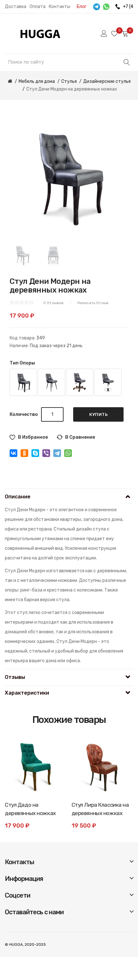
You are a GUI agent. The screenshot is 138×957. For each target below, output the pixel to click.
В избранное (33, 437)
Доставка (15, 6)
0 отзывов (53, 303)
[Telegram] (57, 453)
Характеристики (27, 693)
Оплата (38, 6)
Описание (17, 497)
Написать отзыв (92, 303)
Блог (82, 6)
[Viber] (46, 453)
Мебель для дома (37, 81)
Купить (98, 414)
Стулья (69, 81)
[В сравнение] (59, 756)
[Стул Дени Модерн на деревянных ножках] (22, 255)
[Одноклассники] (24, 453)
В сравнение (80, 437)
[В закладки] (59, 745)
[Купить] (14, 790)
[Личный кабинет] (104, 33)
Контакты (59, 6)
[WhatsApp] (68, 453)
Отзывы (15, 677)
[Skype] (35, 453)
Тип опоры (22, 363)
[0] (114, 33)
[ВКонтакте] (13, 453)
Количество (24, 414)
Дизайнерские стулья (107, 81)
